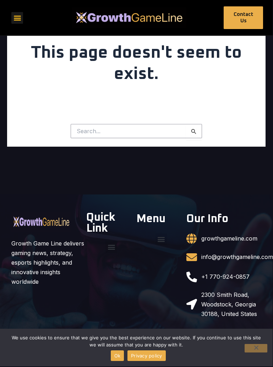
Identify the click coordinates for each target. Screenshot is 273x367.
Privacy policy (146, 355)
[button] (17, 18)
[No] (256, 348)
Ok (117, 355)
